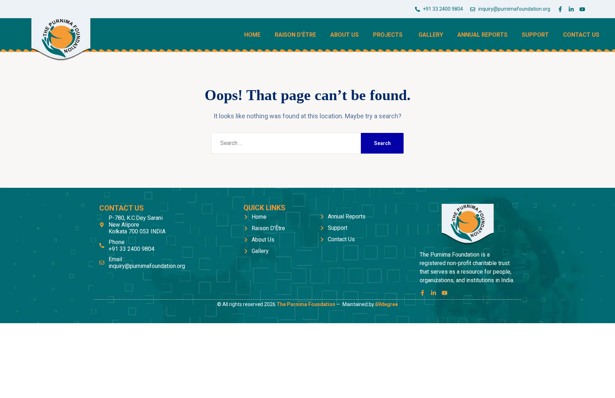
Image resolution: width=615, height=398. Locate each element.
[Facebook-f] (560, 9)
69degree (386, 304)
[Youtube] (582, 9)
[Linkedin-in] (571, 9)
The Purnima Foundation (306, 304)
